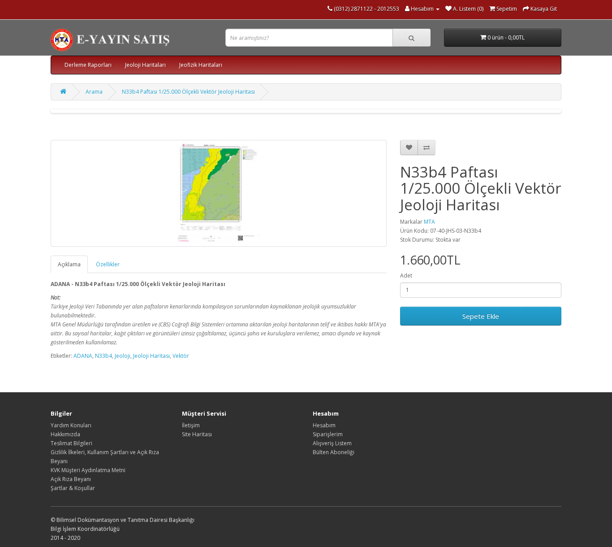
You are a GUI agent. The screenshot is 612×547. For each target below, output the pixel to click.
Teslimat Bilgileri (71, 443)
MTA (429, 222)
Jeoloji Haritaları (145, 65)
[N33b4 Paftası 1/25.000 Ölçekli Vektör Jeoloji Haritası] (219, 193)
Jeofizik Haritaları (200, 65)
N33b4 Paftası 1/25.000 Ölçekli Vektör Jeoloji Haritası (188, 92)
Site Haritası (197, 434)
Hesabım (324, 425)
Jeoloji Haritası (151, 356)
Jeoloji (122, 356)
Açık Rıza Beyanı (71, 479)
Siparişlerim (328, 434)
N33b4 (103, 356)
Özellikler (108, 264)
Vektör (180, 356)
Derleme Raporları (88, 65)
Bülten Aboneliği (333, 452)
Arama (94, 92)
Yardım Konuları (71, 425)
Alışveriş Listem (332, 443)
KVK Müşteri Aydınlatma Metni (88, 470)
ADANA (82, 356)
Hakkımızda (65, 434)
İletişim (191, 425)
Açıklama (69, 264)
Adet (406, 275)
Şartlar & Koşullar (73, 488)
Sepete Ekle (480, 316)
